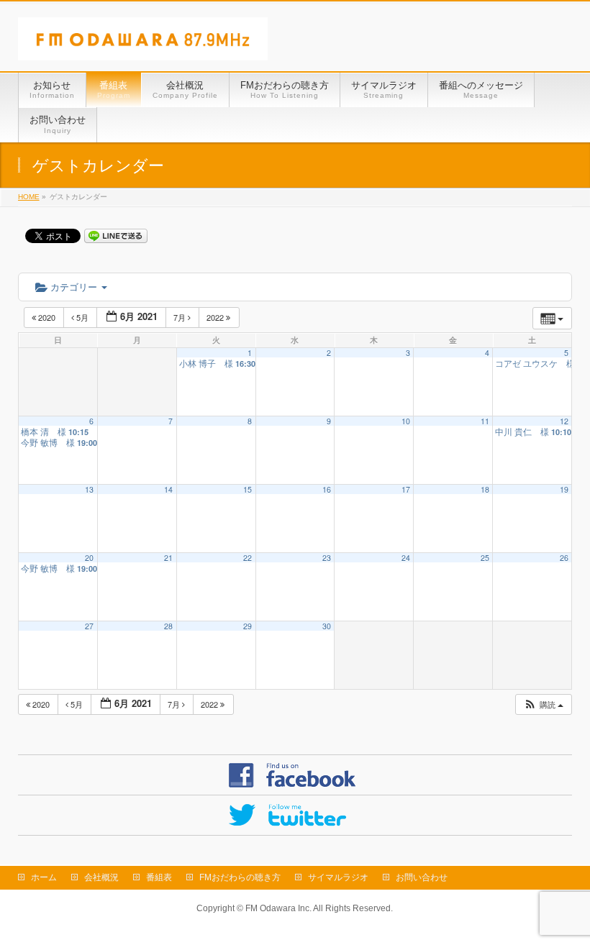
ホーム (44, 877)
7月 (180, 317)
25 (485, 557)
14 (168, 489)
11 (485, 421)
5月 (82, 317)
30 (326, 626)
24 (405, 557)
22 (247, 557)
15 (247, 489)
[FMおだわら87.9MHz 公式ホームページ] (143, 44)
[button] (543, 704)
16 (326, 489)
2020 (47, 317)
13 (89, 489)
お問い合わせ (422, 877)
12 (564, 421)
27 (89, 626)
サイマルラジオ (338, 877)
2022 (216, 317)
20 (89, 557)
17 (405, 489)
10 (405, 421)
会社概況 (101, 877)
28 (168, 626)
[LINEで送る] (116, 235)
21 (168, 557)
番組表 (159, 877)
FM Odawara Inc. (278, 908)
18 (485, 489)
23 (326, 557)
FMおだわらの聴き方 (240, 877)
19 (564, 489)
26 (564, 557)
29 (247, 626)
